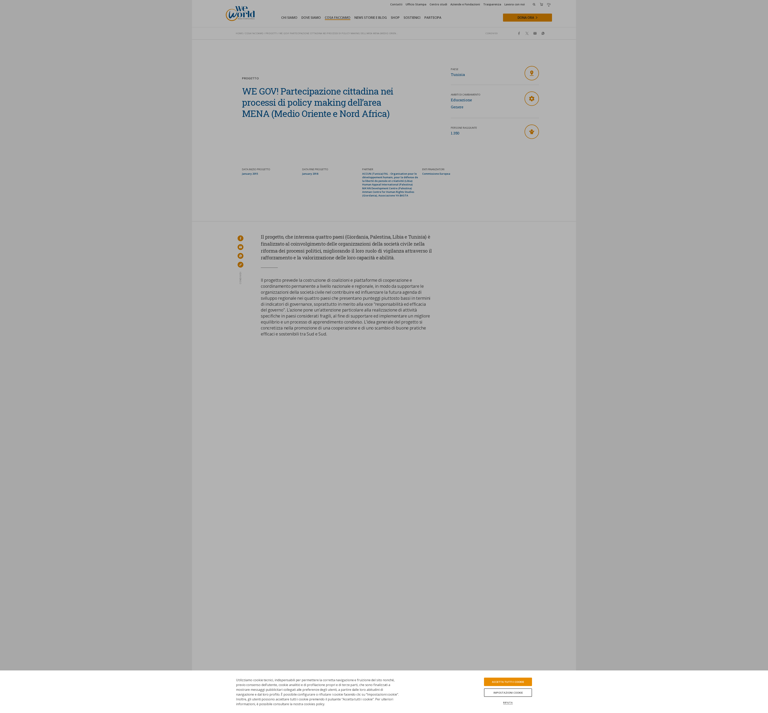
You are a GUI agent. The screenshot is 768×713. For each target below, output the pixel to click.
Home (239, 33)
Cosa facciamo (254, 33)
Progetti (271, 33)
